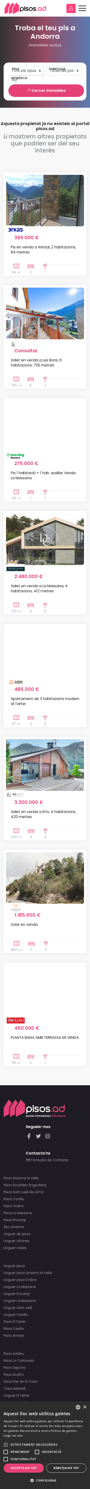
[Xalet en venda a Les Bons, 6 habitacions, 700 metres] (45, 313)
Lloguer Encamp (17, 1294)
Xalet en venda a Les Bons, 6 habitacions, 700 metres (36, 363)
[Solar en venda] (45, 878)
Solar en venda (24, 924)
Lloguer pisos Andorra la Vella (28, 1273)
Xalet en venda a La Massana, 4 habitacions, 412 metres (39, 588)
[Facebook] (30, 1137)
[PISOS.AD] (25, 8)
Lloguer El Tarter (17, 1395)
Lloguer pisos (14, 1266)
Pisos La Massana (18, 1213)
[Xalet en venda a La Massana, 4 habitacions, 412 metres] (45, 539)
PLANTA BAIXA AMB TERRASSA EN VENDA (45, 1037)
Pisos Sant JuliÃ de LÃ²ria (23, 1192)
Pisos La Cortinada (19, 1360)
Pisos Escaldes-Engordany (25, 1185)
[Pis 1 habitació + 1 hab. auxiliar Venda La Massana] (45, 426)
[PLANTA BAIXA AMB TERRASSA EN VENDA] (45, 991)
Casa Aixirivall (14, 1388)
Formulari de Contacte (49, 1160)
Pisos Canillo (14, 1199)
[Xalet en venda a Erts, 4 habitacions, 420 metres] (45, 765)
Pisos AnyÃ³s (14, 1374)
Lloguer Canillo (16, 1314)
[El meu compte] (71, 8)
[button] (45, 1480)
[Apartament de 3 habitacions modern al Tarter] (45, 652)
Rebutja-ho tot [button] (66, 1468)
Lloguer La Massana (20, 1287)
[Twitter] (39, 1137)
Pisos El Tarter (15, 1321)
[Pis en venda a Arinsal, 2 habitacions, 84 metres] (45, 201)
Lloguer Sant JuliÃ (18, 1308)
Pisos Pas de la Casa (20, 1381)
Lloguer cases (15, 1248)
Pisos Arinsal (14, 1335)
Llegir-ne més (13, 1435)
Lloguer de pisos (17, 1234)
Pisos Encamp (15, 1220)
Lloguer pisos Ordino (20, 1280)
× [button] (84, 1407)
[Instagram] (47, 1137)
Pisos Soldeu (14, 1353)
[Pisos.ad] (34, 1108)
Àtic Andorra (14, 1227)
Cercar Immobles (48, 90)
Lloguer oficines (16, 1241)
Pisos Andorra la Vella (21, 1178)
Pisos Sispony (14, 1367)
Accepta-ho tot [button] (24, 1468)
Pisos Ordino (14, 1206)
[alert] (45, 1445)
